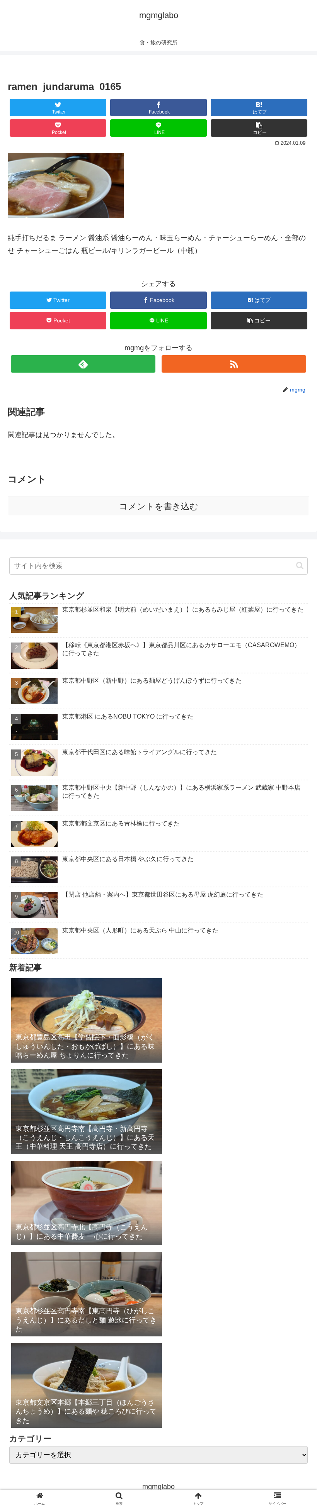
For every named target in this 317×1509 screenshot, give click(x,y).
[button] (300, 565)
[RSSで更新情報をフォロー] (234, 364)
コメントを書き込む (158, 506)
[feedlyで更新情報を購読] (83, 364)
